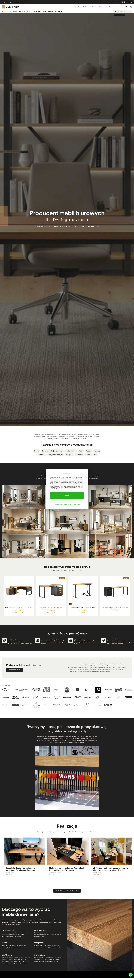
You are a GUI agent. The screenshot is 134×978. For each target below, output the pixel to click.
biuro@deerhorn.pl (6, 2)
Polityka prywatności (67, 504)
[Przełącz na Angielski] (116, 2)
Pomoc (115, 6)
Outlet (44, 11)
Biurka (36, 451)
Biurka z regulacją (58, 872)
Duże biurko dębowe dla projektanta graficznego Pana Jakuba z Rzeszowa (20, 869)
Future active (67, 522)
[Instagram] (124, 2)
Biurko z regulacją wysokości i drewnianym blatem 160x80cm (83, 608)
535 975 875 (15, 2)
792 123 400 (23, 2)
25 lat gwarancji (12, 639)
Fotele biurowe (91, 455)
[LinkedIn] (131, 2)
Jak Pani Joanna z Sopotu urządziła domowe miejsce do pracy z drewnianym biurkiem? (110, 869)
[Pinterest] (129, 2)
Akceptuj (67, 495)
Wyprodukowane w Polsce (81, 639)
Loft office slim (23, 522)
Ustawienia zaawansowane (67, 501)
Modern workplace (110, 522)
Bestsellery (37, 11)
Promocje (74, 6)
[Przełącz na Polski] (110, 2)
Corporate (67, 547)
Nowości (51, 11)
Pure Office (110, 547)
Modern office (110, 498)
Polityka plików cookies (58, 504)
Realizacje (58, 11)
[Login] (128, 6)
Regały (88, 451)
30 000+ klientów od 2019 (114, 639)
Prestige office (23, 547)
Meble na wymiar (103, 6)
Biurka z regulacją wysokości (52, 451)
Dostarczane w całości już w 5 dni (50, 639)
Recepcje (69, 455)
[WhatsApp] (131, 975)
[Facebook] (122, 2)
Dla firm (85, 6)
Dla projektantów (93, 6)
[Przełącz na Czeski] (118, 2)
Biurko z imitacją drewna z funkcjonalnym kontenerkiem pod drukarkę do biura (115, 608)
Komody (97, 451)
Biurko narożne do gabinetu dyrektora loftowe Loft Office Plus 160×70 (19, 608)
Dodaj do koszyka (114, 616)
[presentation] (24, 851)
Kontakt (120, 6)
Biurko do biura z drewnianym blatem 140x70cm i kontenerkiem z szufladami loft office (51, 608)
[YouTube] (127, 2)
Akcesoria (79, 455)
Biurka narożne (70, 451)
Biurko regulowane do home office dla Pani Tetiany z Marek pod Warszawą (66, 869)
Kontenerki (41, 455)
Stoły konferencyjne (56, 455)
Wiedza (110, 6)
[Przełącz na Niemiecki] (113, 2)
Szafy (81, 451)
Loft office (23, 498)
